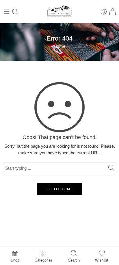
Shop (15, 260)
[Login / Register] (103, 11)
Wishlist (101, 260)
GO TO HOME (59, 189)
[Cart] (112, 11)
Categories (44, 260)
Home (59, 46)
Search (74, 260)
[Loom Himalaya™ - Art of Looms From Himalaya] (59, 11)
